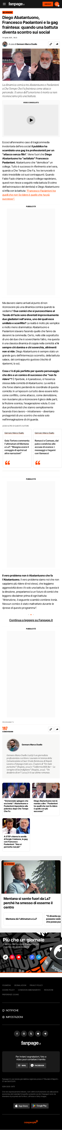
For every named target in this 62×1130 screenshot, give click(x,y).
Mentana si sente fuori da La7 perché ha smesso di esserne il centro (28, 903)
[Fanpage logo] (17, 4)
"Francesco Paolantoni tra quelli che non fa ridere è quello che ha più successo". (29, 194)
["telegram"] (38, 957)
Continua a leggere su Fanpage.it (31, 620)
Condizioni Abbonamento (29, 990)
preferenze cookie (10, 994)
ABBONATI (47, 4)
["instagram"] (12, 957)
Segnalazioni (20, 985)
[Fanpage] (31, 1043)
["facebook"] (32, 957)
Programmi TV (8, 722)
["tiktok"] (5, 957)
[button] (57, 44)
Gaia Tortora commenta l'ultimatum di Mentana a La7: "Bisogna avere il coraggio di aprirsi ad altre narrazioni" (16, 447)
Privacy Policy (36, 985)
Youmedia (6, 985)
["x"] (25, 957)
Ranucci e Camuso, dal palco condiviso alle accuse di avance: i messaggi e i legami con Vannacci (47, 447)
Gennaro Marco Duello (27, 44)
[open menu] (3, 4)
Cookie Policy (8, 990)
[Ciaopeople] (31, 1122)
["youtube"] (18, 957)
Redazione (48, 990)
